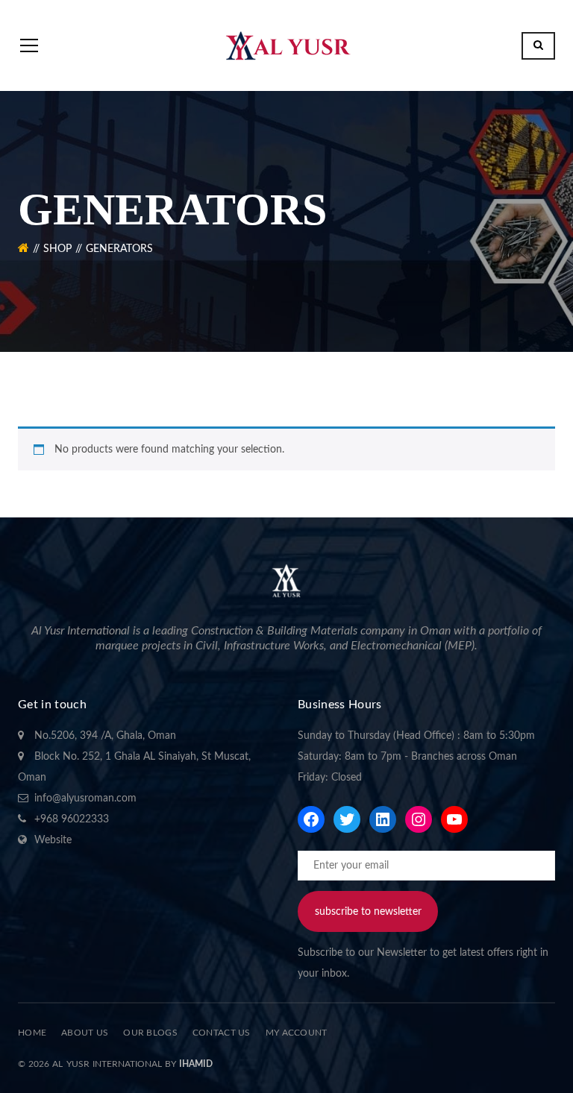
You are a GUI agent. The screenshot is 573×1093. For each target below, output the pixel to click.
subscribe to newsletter (368, 912)
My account (297, 1032)
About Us (84, 1032)
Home (32, 1032)
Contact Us (221, 1032)
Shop (57, 249)
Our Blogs (150, 1032)
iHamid (196, 1063)
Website (53, 840)
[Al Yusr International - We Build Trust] (286, 45)
